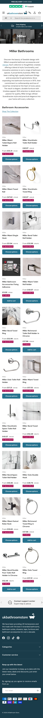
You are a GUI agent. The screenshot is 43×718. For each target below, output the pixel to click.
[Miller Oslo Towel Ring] (32, 555)
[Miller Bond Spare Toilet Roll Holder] (11, 460)
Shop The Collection (10, 111)
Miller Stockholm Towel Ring (30, 190)
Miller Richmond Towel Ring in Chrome (29, 524)
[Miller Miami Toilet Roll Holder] (32, 267)
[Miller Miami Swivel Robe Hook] (11, 506)
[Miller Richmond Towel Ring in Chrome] (32, 506)
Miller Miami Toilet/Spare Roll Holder (9, 143)
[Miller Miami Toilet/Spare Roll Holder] (11, 125)
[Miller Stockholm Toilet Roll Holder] (32, 125)
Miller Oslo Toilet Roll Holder (11, 380)
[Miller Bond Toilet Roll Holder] (32, 221)
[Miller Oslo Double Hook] (32, 460)
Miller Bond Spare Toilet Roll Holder (9, 476)
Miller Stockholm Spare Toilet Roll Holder (9, 428)
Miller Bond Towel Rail (30, 427)
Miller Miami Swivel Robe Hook (10, 522)
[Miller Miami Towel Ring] (32, 365)
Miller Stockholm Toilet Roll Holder (30, 141)
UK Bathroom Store (13, 713)
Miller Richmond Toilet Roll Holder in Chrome (31, 333)
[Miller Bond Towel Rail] (32, 411)
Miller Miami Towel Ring (30, 380)
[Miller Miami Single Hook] (11, 221)
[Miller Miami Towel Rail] (11, 174)
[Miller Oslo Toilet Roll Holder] (11, 365)
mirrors (5, 65)
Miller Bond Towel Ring (9, 332)
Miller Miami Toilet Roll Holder (30, 283)
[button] (39, 12)
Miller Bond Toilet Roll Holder (30, 236)
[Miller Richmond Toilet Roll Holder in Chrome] (32, 316)
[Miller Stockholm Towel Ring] (32, 174)
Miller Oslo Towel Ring (30, 571)
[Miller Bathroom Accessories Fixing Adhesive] (11, 267)
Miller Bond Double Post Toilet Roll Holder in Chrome (10, 573)
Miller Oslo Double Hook (30, 476)
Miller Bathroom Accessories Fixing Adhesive (10, 284)
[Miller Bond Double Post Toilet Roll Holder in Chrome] (11, 555)
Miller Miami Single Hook (10, 236)
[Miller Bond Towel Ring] (11, 316)
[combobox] (21, 18)
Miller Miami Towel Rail (10, 190)
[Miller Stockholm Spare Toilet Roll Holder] (11, 411)
